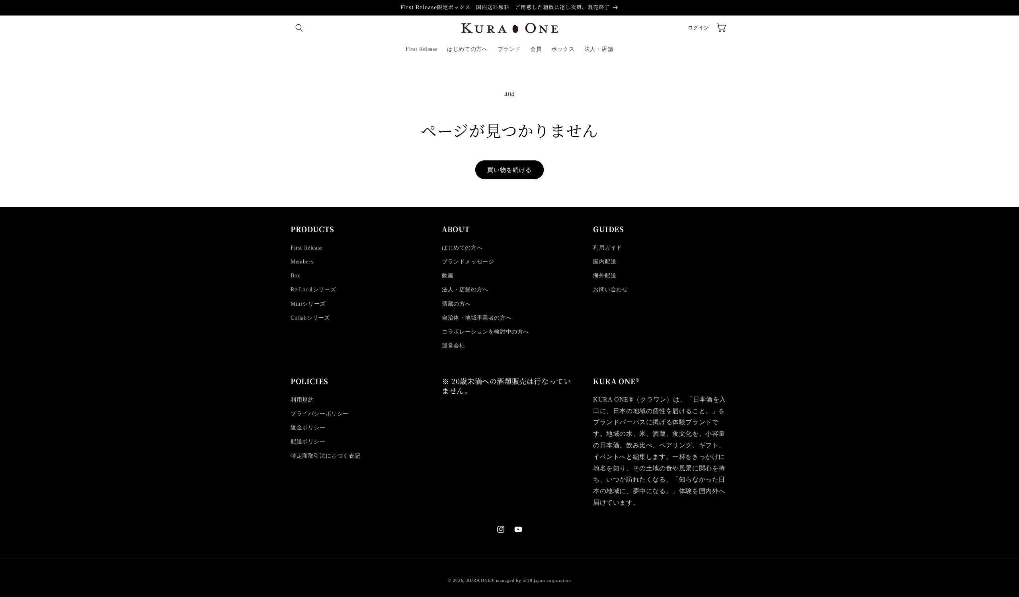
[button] (299, 28)
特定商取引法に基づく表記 (325, 456)
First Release (306, 248)
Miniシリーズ (308, 304)
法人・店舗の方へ (465, 290)
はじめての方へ (462, 248)
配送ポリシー (308, 442)
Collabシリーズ (310, 318)
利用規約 (302, 400)
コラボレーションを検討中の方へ (485, 332)
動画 (447, 276)
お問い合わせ (610, 290)
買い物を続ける (509, 170)
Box (296, 276)
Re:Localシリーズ (313, 290)
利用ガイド (607, 248)
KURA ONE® (480, 580)
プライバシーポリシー (320, 414)
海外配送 (604, 276)
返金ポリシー (308, 428)
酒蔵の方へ (456, 304)
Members (302, 262)
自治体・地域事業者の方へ (476, 318)
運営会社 (453, 346)
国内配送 (604, 262)
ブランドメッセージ (468, 262)
